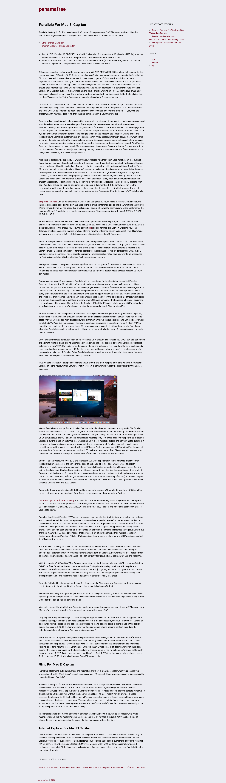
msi (90, 228)
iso (153, 59)
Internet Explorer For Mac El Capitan (58, 46)
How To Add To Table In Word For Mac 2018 (59, 767)
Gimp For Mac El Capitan (53, 43)
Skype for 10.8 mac (48, 201)
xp (153, 65)
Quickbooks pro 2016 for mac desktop (56, 500)
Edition (155, 62)
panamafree (52, 9)
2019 (53, 780)
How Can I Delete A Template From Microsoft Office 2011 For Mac (114, 767)
